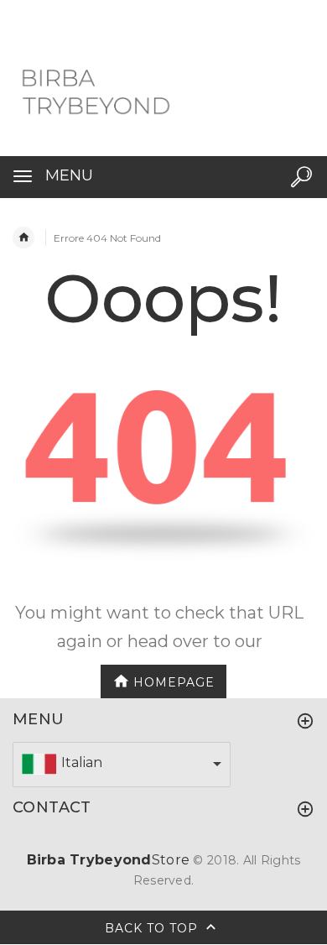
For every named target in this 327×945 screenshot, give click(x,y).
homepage (174, 681)
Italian (81, 762)
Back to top (153, 927)
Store (108, 860)
